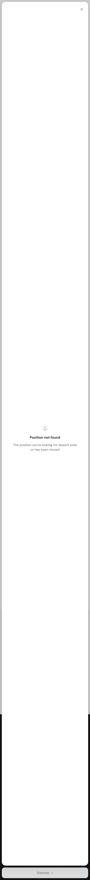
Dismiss (43, 873)
